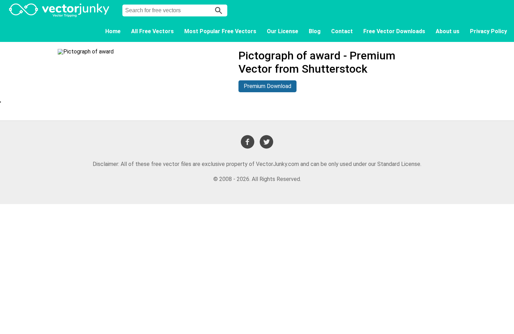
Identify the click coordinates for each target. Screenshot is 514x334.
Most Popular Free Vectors (220, 31)
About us (447, 31)
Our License (282, 31)
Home (113, 31)
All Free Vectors (152, 31)
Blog (315, 31)
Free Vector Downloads (394, 31)
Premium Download (267, 86)
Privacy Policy (488, 31)
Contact (342, 31)
